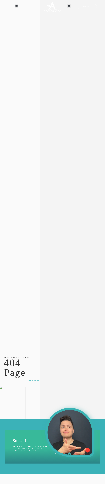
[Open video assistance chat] (69, 432)
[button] (16, 6)
